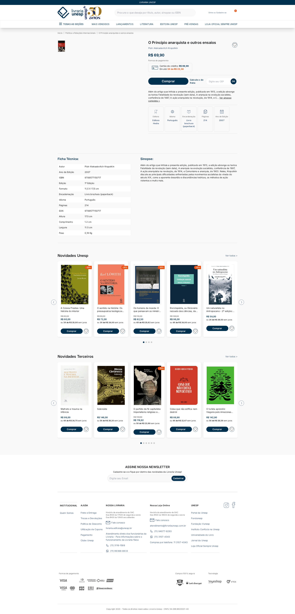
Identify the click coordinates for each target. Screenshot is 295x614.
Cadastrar (178, 478)
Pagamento (86, 535)
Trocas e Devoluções (91, 518)
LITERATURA (146, 24)
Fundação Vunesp (200, 523)
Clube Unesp (87, 540)
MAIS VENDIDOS (100, 24)
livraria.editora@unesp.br (119, 528)
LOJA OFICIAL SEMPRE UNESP (221, 24)
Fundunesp (197, 518)
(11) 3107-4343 (162, 536)
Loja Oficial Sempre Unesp (204, 546)
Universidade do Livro (202, 535)
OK (233, 81)
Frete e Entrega (88, 512)
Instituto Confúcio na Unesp (205, 529)
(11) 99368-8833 (119, 551)
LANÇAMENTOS (124, 24)
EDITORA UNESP (169, 24)
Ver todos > (231, 255)
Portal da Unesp (199, 512)
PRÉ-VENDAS (191, 24)
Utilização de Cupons (91, 529)
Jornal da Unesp (199, 540)
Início (60, 33)
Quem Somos (67, 513)
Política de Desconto (91, 523)
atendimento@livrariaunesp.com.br (168, 525)
